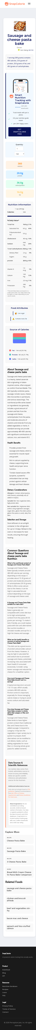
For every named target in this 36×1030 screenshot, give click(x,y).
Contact (5, 1012)
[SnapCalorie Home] (15, 4)
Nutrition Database (9, 986)
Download (6, 970)
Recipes (5, 989)
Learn (4, 992)
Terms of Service (9, 1009)
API (3, 976)
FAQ (3, 995)
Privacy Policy (7, 1006)
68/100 (31, 50)
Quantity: (19, 144)
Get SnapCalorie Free (19, 131)
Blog (4, 973)
